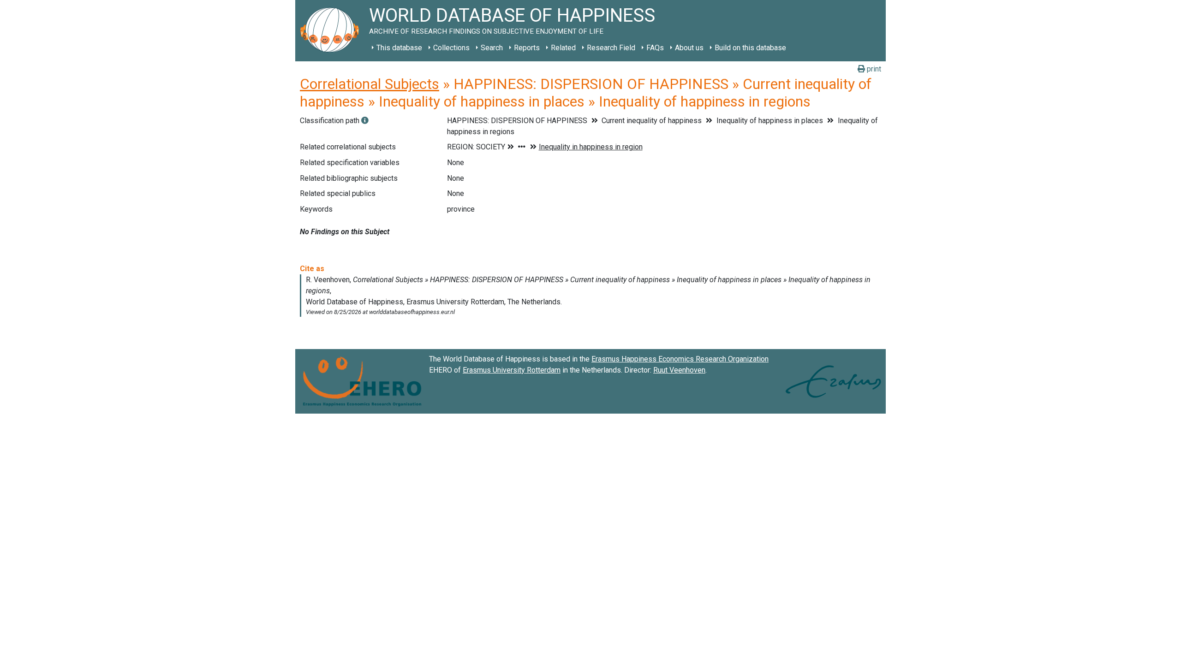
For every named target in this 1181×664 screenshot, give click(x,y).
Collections (451, 47)
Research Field (611, 47)
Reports (527, 47)
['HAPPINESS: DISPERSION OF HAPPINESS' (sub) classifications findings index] (365, 120)
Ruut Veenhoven (679, 370)
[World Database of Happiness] (332, 30)
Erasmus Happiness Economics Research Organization (680, 359)
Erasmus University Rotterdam (512, 370)
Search (492, 47)
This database (399, 47)
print (873, 69)
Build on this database (750, 47)
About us (689, 47)
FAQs (655, 47)
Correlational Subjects (369, 84)
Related (563, 47)
